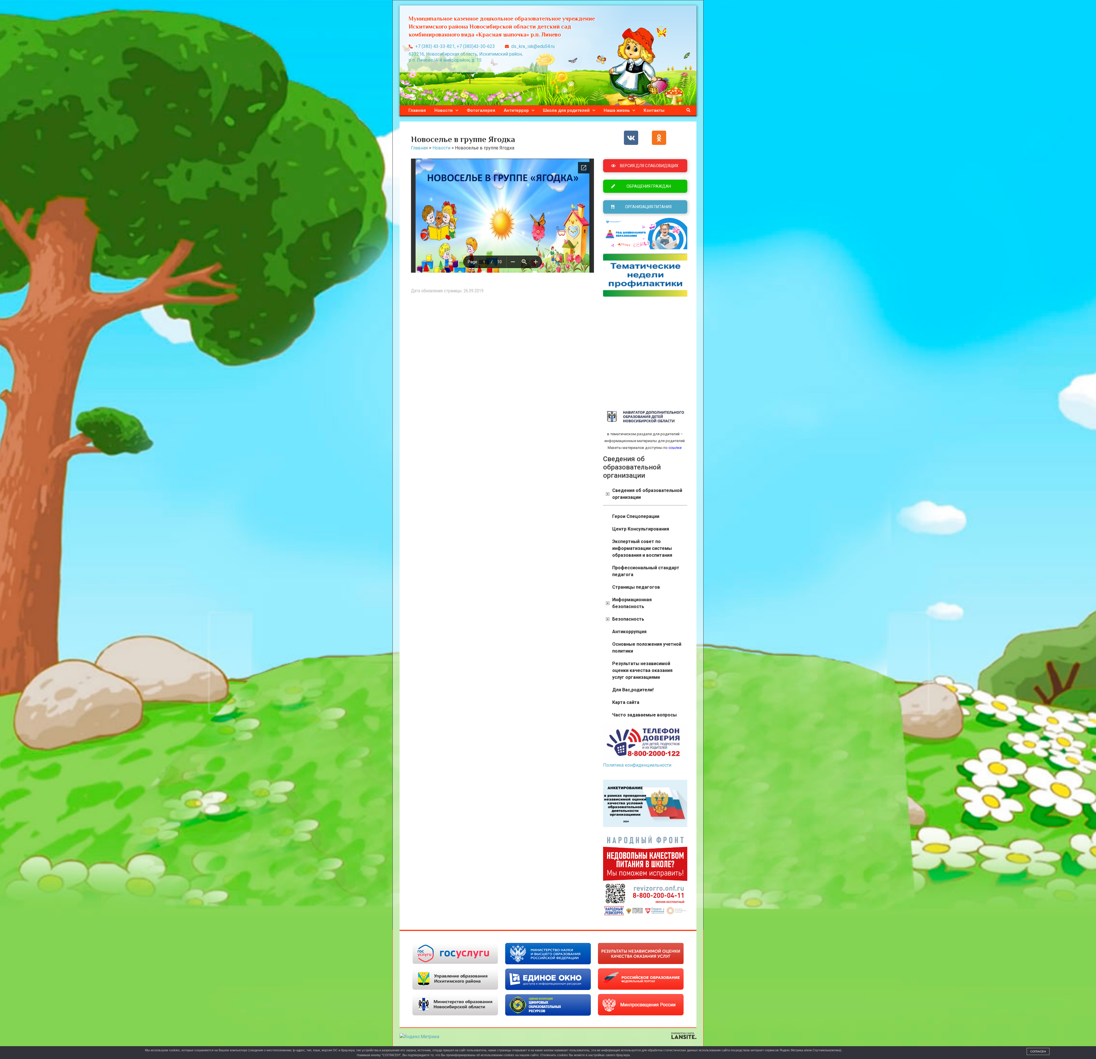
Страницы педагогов (636, 587)
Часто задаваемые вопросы (644, 715)
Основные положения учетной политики (646, 647)
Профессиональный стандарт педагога (645, 571)
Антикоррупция (629, 631)
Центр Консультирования (640, 529)
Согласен (1038, 1051)
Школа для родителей (566, 110)
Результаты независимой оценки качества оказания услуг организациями (642, 670)
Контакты (654, 110)
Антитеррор (516, 110)
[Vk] (631, 138)
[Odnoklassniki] (659, 138)
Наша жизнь (617, 110)
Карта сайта (625, 702)
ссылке (675, 448)
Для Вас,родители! (633, 689)
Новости (443, 110)
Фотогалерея (481, 110)
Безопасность (628, 619)
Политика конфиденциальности (637, 765)
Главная (417, 110)
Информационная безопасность (632, 603)
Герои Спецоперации (635, 516)
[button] (688, 110)
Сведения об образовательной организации (647, 494)
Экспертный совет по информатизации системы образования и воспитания (642, 548)
